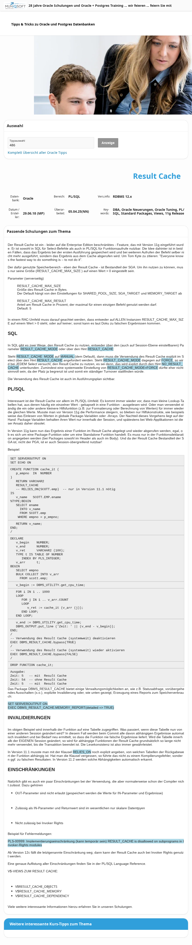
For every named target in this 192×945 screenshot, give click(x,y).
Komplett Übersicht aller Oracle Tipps (37, 152)
